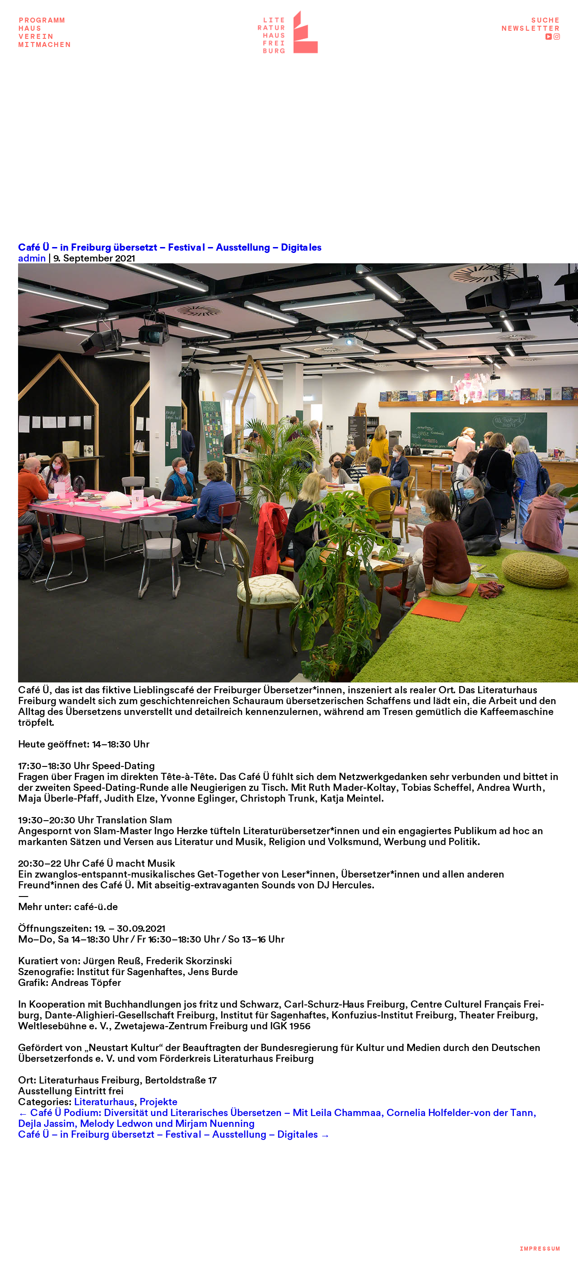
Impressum (539, 1248)
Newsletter (530, 28)
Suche (545, 20)
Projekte (158, 1101)
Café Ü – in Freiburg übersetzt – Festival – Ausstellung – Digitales (170, 247)
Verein (35, 37)
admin (32, 258)
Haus (30, 28)
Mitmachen (44, 45)
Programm (41, 20)
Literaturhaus (104, 1101)
